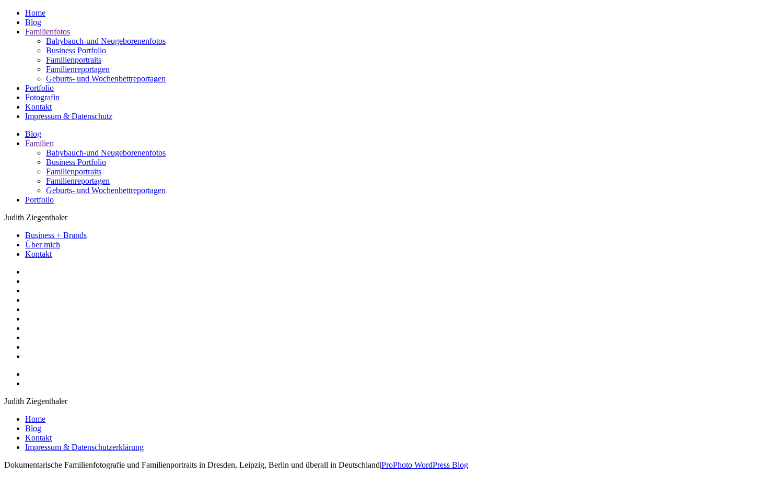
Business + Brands (56, 235)
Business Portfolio (76, 50)
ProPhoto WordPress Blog (424, 464)
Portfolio (39, 88)
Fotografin (42, 97)
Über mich (42, 244)
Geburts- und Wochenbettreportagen (106, 78)
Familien (39, 143)
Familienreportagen (78, 69)
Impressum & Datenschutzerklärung (84, 447)
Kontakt (38, 106)
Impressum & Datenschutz (68, 116)
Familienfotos (47, 31)
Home (35, 12)
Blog (33, 22)
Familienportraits (73, 59)
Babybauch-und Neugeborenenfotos (106, 41)
